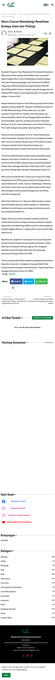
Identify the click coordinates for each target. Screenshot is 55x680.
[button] (46, 5)
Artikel (27, 561)
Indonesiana (27, 579)
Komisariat (27, 600)
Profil (27, 605)
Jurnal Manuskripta (27, 591)
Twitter (30, 281)
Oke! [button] (6, 675)
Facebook (17, 281)
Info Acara (27, 583)
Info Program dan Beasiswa (27, 587)
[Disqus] (27, 382)
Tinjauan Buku (27, 618)
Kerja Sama (27, 596)
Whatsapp (42, 281)
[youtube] (27, 655)
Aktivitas (13, 14)
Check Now (20, 669)
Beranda (4, 14)
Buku (27, 574)
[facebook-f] (23, 655)
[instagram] (31, 655)
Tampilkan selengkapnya (43, 318)
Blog (27, 570)
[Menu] (3, 5)
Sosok (27, 613)
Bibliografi (27, 565)
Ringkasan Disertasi (27, 609)
